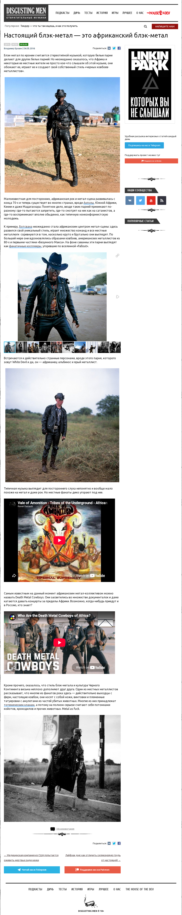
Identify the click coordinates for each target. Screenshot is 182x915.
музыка (23, 44)
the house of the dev (158, 13)
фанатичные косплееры (25, 246)
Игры (115, 13)
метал (15, 44)
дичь (7, 44)
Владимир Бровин (13, 48)
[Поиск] (145, 26)
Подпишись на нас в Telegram (144, 145)
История (102, 13)
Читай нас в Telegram (34, 870)
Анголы (89, 202)
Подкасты (62, 13)
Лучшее (127, 13)
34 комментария (65, 829)
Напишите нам (165, 26)
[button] (117, 255)
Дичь (76, 13)
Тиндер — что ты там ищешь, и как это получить (49, 26)
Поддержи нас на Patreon (94, 870)
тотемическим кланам (19, 704)
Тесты (88, 13)
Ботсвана (25, 226)
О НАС (140, 13)
